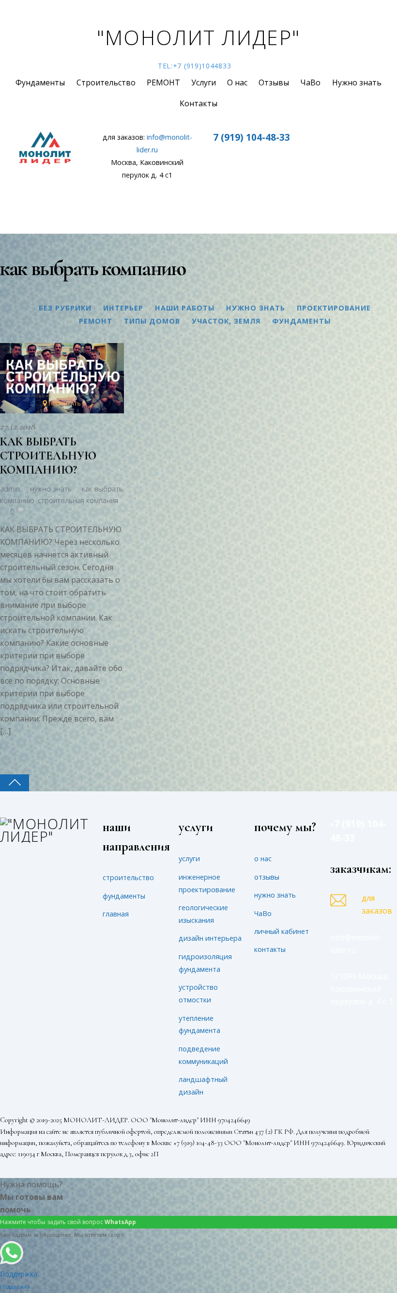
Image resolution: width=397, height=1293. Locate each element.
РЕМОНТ (163, 82)
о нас (263, 858)
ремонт (95, 321)
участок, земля (226, 321)
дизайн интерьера (210, 938)
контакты (270, 949)
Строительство (106, 82)
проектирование (334, 307)
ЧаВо (310, 82)
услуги (189, 858)
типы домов (152, 321)
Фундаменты (40, 82)
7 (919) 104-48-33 (251, 137)
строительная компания (78, 500)
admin (10, 488)
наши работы (184, 307)
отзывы (266, 877)
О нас (237, 82)
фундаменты (301, 321)
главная (116, 913)
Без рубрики (65, 307)
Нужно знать (357, 82)
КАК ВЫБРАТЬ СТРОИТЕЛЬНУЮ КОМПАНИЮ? (48, 456)
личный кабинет (281, 931)
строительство (128, 877)
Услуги (203, 82)
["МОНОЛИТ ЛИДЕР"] (45, 836)
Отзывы (274, 82)
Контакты (198, 103)
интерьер (123, 307)
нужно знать (255, 307)
